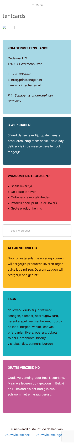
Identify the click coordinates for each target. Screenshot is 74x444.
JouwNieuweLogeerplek (53, 435)
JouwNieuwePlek (17, 435)
